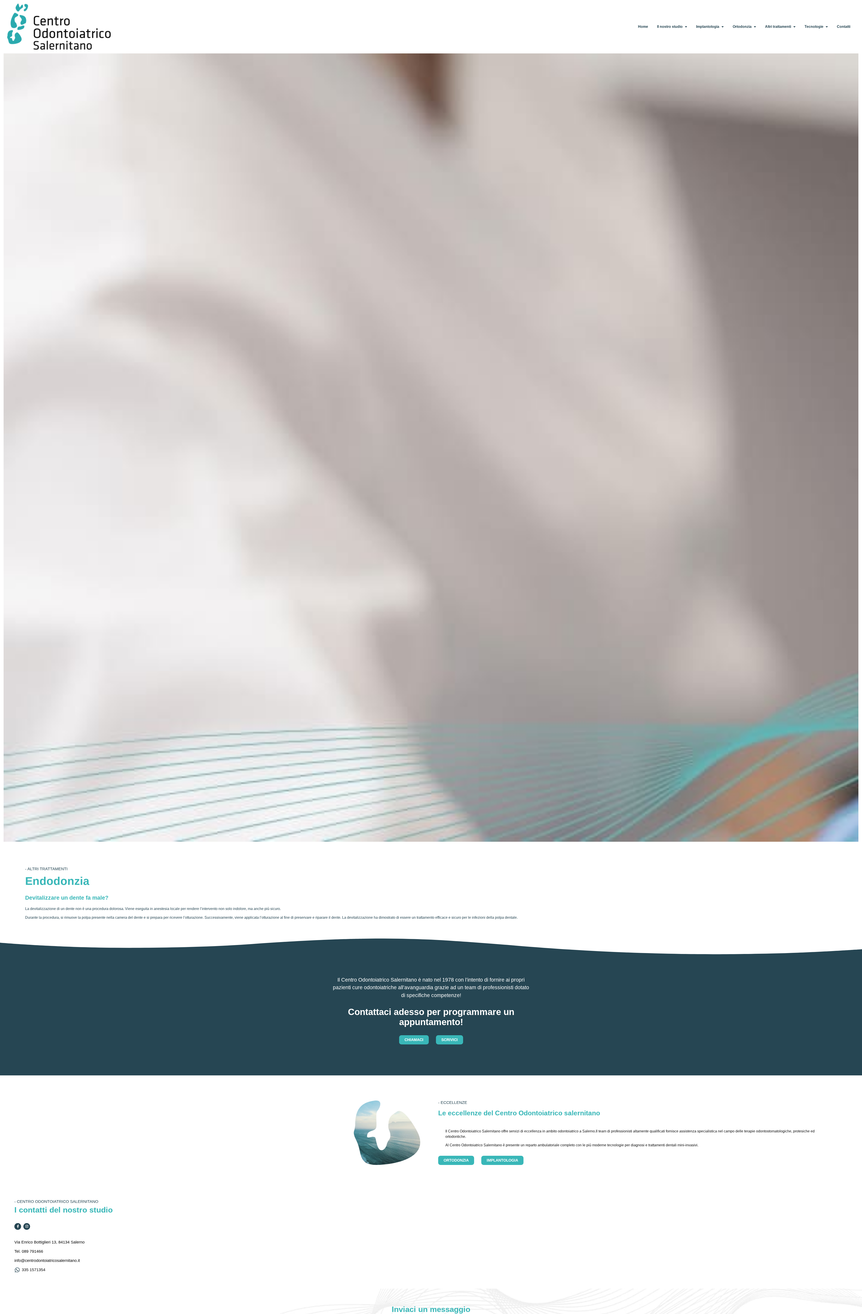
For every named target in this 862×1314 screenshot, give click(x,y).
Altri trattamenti (778, 27)
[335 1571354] (17, 1270)
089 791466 (32, 1251)
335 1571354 (33, 1270)
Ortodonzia (742, 27)
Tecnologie (814, 27)
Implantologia (707, 27)
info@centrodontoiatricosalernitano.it (47, 1260)
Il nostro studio (670, 27)
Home (643, 27)
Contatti (843, 27)
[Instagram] (26, 1226)
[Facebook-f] (17, 1226)
